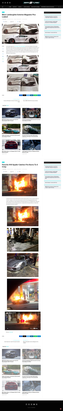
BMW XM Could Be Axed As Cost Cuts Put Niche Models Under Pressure (10, 120)
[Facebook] (3, 49)
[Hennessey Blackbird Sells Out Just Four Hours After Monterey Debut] (31, 113)
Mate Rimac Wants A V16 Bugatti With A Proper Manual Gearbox (11, 152)
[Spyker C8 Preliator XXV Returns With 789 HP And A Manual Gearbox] (11, 129)
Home (10, 6)
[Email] (3, 51)
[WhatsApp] (3, 59)
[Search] (59, 7)
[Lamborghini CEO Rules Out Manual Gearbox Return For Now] (31, 145)
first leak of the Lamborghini (19, 46)
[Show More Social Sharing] (23, 22)
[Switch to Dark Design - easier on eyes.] (60, 6)
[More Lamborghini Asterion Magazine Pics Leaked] (20, 43)
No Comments (25, 169)
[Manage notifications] (60, 409)
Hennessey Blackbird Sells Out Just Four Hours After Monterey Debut (31, 120)
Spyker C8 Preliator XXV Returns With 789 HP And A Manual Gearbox (11, 136)
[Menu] (2, 7)
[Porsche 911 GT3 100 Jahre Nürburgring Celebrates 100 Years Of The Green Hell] (31, 129)
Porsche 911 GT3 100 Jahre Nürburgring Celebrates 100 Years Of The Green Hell (30, 136)
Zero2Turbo (4, 169)
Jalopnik (11, 332)
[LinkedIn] (3, 56)
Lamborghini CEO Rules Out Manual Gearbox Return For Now (30, 152)
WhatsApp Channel (35, 6)
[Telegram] (3, 61)
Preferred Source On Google (47, 6)
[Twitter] (3, 54)
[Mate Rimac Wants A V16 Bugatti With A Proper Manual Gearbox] (11, 145)
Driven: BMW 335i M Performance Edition (30, 100)
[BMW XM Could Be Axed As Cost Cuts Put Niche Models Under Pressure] (11, 113)
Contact (15, 6)
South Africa (27, 6)
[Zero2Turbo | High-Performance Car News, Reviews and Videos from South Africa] (31, 2)
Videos (19, 6)
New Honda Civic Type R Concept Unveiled (12, 341)
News (3, 12)
